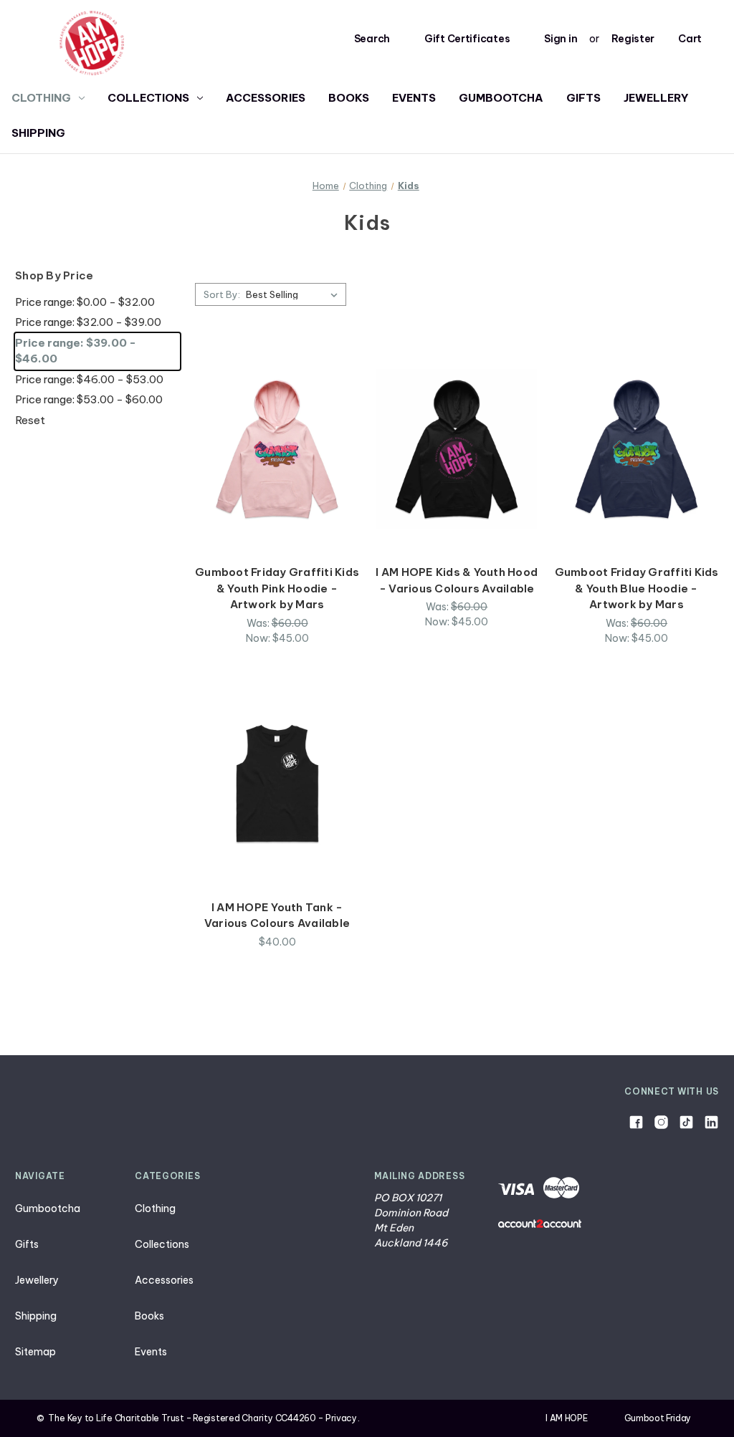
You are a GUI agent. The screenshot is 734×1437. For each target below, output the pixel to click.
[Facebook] (636, 1122)
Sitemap (35, 1351)
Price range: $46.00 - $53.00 (89, 379)
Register (632, 38)
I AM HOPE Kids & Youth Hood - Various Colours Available (457, 580)
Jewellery (656, 98)
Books (348, 98)
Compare (273, 449)
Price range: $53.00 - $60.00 (89, 399)
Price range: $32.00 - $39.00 (88, 322)
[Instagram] (661, 1122)
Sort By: (222, 294)
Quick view (277, 423)
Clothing (41, 98)
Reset (30, 420)
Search (372, 38)
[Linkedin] (711, 1122)
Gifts (583, 98)
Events (414, 98)
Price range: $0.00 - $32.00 (85, 302)
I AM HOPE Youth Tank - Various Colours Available (277, 915)
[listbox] (294, 294)
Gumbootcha (501, 98)
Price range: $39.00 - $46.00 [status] (75, 351)
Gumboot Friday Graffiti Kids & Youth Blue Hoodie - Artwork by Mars (637, 588)
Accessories (265, 98)
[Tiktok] (686, 1122)
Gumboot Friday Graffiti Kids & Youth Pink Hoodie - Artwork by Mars (277, 588)
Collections (148, 98)
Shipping (38, 133)
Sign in (560, 38)
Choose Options (277, 474)
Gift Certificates (467, 38)
